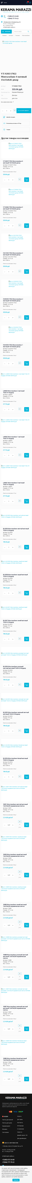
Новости (19, 1132)
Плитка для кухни (7, 1123)
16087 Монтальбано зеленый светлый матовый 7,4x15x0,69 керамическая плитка (15, 1008)
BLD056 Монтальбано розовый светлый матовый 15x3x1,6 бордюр (14, 667)
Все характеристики (6, 102)
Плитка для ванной (7, 1119)
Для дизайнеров (21, 1138)
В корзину (24, 110)
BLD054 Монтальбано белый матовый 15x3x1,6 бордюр (15, 759)
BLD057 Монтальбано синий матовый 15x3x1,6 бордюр (15, 621)
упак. (20, 827)
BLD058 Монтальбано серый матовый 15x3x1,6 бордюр (15, 575)
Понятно (16, 1180)
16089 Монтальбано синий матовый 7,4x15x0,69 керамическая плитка (15, 905)
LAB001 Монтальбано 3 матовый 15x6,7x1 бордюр (13, 483)
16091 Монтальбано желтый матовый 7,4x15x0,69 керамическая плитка (15, 805)
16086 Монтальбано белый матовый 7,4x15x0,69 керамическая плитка (15, 1059)
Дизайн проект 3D (22, 1135)
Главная (4, 35)
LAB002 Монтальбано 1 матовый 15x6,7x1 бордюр (13, 437)
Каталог (11, 35)
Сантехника (5, 1132)
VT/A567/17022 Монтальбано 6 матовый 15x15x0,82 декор (13, 162)
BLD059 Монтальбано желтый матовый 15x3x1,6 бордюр (16, 529)
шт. (15, 110)
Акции (6, 1116)
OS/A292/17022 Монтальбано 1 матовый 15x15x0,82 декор (13, 345)
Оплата (19, 1116)
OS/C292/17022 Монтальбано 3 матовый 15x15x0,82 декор (13, 254)
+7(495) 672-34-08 (12, 16)
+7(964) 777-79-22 (12, 18)
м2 (19, 821)
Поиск (28, 31)
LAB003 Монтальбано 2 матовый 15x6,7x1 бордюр (13, 391)
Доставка (20, 1119)
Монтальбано (26, 35)
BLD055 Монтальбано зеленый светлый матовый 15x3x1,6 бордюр (16, 713)
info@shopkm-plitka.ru (9, 27)
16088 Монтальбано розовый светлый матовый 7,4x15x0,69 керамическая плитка (15, 956)
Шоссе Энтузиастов (11, 1142)
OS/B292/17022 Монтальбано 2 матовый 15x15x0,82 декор (13, 300)
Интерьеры (20, 1126)
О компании (20, 1129)
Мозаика (4, 1129)
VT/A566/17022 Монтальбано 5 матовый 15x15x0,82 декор (13, 208)
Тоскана (17, 35)
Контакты (20, 1122)
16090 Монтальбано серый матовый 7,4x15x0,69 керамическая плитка (15, 855)
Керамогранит (6, 1126)
